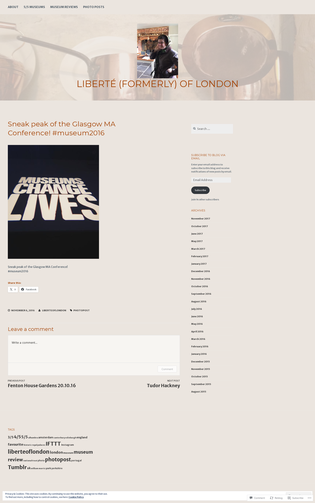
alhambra (33, 438)
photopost (81, 310)
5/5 (24, 437)
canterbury (59, 438)
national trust (30, 460)
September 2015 (201, 384)
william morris (38, 468)
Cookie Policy (76, 497)
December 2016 (200, 271)
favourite (15, 444)
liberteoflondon (54, 310)
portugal (76, 460)
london (56, 452)
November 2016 (200, 278)
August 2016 (198, 301)
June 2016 (197, 316)
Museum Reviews (64, 7)
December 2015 (200, 361)
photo (41, 460)
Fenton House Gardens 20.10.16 (42, 383)
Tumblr (17, 467)
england (82, 437)
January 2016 (199, 353)
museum (68, 452)
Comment (167, 369)
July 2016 (196, 309)
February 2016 (199, 346)
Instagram (67, 444)
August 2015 (198, 391)
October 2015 (199, 376)
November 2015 (200, 369)
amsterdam (45, 437)
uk (29, 468)
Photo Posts (93, 7)
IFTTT (53, 444)
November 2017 (200, 218)
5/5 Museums (34, 7)
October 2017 (199, 226)
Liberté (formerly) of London (158, 83)
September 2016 (201, 293)
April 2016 (197, 331)
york (48, 468)
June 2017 (197, 233)
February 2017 (199, 256)
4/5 (17, 436)
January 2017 (199, 263)
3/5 (10, 437)
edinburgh (70, 438)
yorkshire (56, 468)
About (13, 7)
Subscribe (200, 190)
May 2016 (197, 323)
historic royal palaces (34, 445)
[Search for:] (212, 129)
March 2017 (198, 248)
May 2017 (197, 241)
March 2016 (198, 339)
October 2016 (199, 286)
